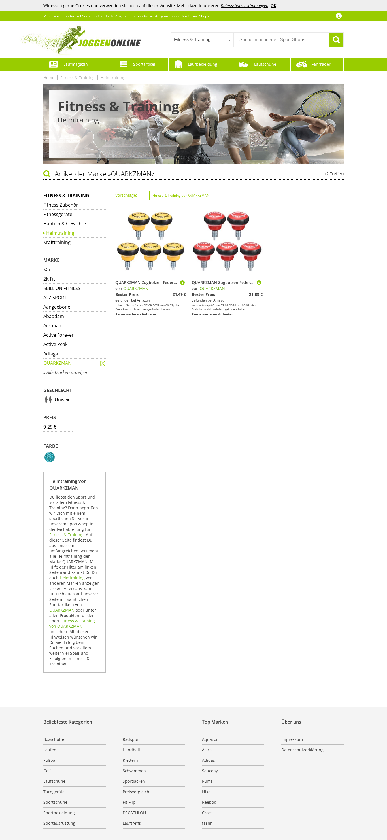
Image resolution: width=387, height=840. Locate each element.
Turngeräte (54, 791)
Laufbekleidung (202, 64)
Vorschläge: (126, 195)
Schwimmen (134, 770)
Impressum (292, 739)
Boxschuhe (53, 739)
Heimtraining (113, 77)
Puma (207, 781)
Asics (207, 749)
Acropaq (52, 326)
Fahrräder (321, 64)
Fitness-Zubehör (60, 205)
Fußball (50, 760)
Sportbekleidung (59, 812)
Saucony (210, 770)
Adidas (208, 760)
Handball (131, 749)
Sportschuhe (55, 802)
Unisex (62, 399)
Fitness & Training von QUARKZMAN (72, 623)
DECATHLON (134, 812)
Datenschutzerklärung (302, 749)
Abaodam (53, 316)
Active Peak (55, 344)
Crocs (207, 812)
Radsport (131, 739)
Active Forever (58, 335)
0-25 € (49, 427)
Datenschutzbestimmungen (244, 5)
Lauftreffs (132, 823)
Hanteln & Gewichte (64, 223)
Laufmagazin (75, 64)
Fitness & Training (77, 77)
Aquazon (210, 739)
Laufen (49, 749)
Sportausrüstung (59, 823)
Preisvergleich (136, 791)
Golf (47, 770)
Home (48, 77)
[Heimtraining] (103, 363)
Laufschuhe (265, 64)
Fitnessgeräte (57, 214)
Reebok (209, 802)
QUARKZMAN (57, 363)
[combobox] (202, 39)
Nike (206, 791)
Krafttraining (57, 242)
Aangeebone (56, 307)
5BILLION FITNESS (61, 288)
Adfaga (50, 354)
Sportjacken (134, 781)
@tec (48, 269)
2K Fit (49, 279)
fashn (207, 823)
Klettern (130, 760)
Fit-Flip (129, 802)
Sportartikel (144, 64)
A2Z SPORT (55, 297)
